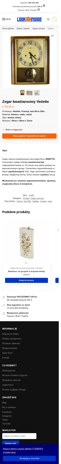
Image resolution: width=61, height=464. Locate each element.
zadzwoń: (29, 3)
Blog (4, 402)
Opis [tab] (4, 150)
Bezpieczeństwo (9, 348)
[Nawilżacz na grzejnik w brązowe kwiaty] (26, 241)
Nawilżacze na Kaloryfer (22, 268)
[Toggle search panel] (48, 19)
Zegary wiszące (38, 28)
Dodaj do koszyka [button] (26, 280)
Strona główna (8, 28)
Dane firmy (7, 353)
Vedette (35, 201)
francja (20, 201)
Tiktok (5, 420)
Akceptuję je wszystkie (29, 458)
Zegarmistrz (7, 385)
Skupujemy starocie (11, 380)
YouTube (6, 423)
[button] (54, 19)
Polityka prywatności (11, 338)
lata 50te (27, 201)
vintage (43, 201)
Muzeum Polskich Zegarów (15, 375)
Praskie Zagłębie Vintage (14, 389)
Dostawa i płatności (11, 343)
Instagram (7, 416)
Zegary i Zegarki (23, 28)
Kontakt (5, 357)
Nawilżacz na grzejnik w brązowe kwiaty (26, 271)
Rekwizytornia (8, 370)
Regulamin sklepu (10, 334)
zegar (49, 201)
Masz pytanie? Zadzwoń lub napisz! (29, 136)
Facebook (7, 412)
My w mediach (9, 407)
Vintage (26, 198)
